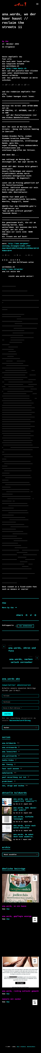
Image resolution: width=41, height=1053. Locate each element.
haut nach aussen (12, 769)
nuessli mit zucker (11, 999)
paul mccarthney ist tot (15, 777)
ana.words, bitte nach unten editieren (24, 827)
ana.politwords (11, 756)
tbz (7, 909)
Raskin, (23, 1046)
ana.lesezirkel (11, 752)
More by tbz (8, 608)
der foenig (8, 765)
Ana (18, 1046)
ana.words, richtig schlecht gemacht (20, 991)
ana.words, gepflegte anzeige (17, 916)
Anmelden (7, 714)
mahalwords (9, 773)
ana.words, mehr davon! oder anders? (25, 809)
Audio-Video (9, 760)
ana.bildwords (10, 743)
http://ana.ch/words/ (12, 269)
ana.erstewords (11, 748)
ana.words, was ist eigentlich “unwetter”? (25, 800)
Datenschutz (31, 1046)
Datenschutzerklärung (19, 721)
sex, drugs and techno (15, 786)
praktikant (8, 781)
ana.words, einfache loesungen (23, 818)
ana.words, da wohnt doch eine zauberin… (23, 836)
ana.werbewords (25, 626)
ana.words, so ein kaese (14, 906)
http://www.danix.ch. (16, 69)
